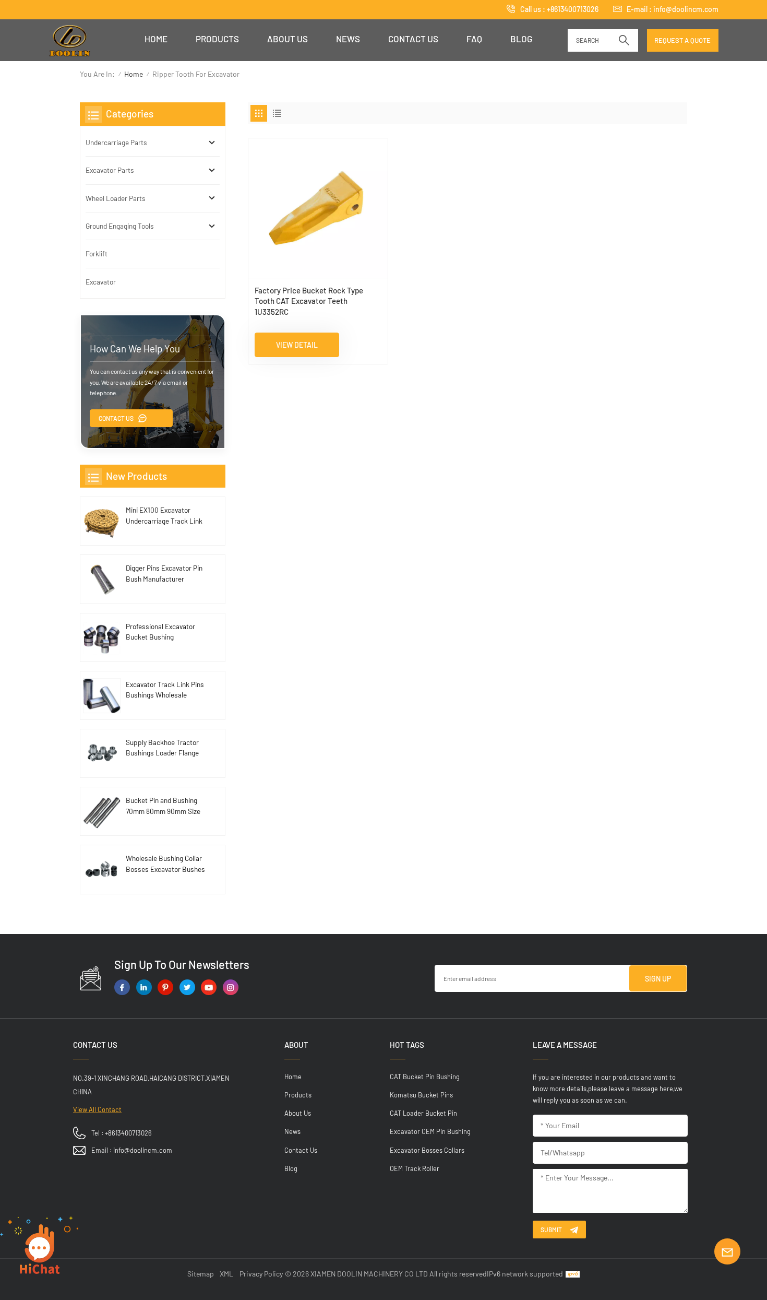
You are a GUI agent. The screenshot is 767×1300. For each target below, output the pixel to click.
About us (287, 38)
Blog (521, 38)
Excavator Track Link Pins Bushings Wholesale (165, 689)
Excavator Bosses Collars (427, 1150)
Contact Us (116, 418)
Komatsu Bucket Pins (421, 1095)
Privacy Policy (261, 1273)
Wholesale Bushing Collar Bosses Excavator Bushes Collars (165, 864)
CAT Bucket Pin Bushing (425, 1076)
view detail (297, 344)
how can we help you (135, 348)
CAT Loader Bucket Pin (423, 1113)
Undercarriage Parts (116, 142)
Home (156, 38)
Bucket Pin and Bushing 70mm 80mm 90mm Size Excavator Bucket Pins (163, 806)
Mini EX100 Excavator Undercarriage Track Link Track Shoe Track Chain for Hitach (164, 515)
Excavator (101, 281)
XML (226, 1273)
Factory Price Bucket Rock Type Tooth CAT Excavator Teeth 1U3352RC (309, 301)
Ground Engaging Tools (120, 225)
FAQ (474, 38)
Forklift (96, 253)
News (348, 38)
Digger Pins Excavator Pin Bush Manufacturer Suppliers (164, 573)
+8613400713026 (572, 9)
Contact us (413, 38)
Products (217, 38)
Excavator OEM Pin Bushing (430, 1131)
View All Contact (97, 1109)
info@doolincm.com (685, 9)
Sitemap (200, 1273)
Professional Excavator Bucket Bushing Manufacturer (160, 632)
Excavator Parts (110, 170)
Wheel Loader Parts (116, 198)
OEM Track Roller (414, 1168)
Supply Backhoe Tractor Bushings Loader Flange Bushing (162, 748)
